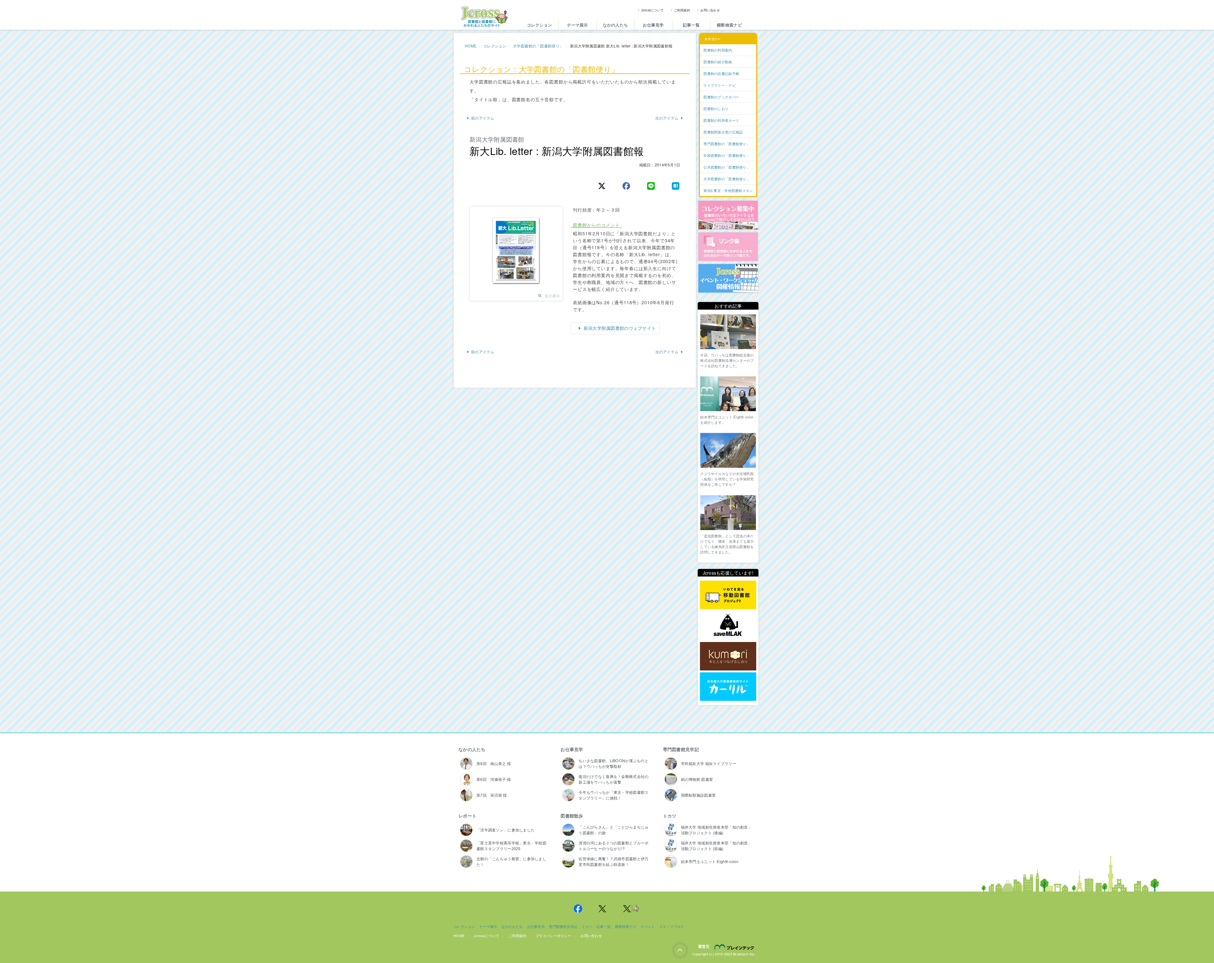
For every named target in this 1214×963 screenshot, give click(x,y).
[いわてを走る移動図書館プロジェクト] (728, 595)
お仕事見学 (653, 25)
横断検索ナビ (729, 25)
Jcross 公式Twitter (602, 908)
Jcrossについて (652, 10)
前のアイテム (482, 117)
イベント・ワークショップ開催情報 (728, 278)
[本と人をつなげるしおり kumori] (728, 656)
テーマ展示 (577, 25)
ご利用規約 (682, 10)
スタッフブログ (671, 926)
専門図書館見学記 (681, 749)
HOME (470, 45)
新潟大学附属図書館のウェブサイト (619, 328)
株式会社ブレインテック (735, 947)
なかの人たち (615, 25)
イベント (648, 926)
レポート (467, 815)
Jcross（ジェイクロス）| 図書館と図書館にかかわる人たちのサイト (484, 17)
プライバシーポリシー (553, 935)
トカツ (670, 815)
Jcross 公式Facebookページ (577, 908)
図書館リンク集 (728, 246)
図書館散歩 (572, 815)
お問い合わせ (710, 10)
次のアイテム (667, 117)
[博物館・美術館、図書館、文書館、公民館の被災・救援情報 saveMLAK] (728, 625)
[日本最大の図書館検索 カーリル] (728, 686)
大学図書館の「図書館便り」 (538, 45)
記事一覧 (691, 25)
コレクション (539, 25)
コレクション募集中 (728, 215)
